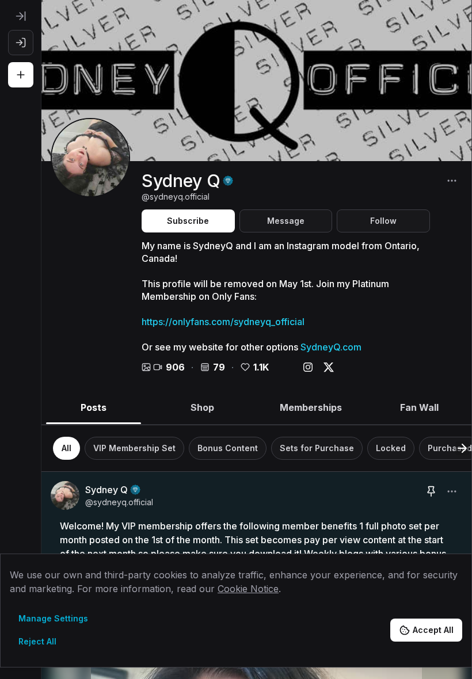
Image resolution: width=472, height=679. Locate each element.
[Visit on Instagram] (308, 367)
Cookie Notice (248, 588)
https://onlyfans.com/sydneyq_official (223, 321)
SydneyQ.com (330, 347)
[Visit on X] (329, 367)
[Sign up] (20, 74)
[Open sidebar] (20, 16)
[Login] (20, 42)
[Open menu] (451, 180)
